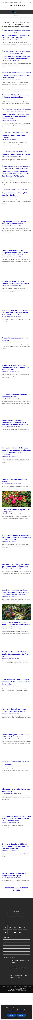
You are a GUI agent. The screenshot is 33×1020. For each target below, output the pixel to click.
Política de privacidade (7, 986)
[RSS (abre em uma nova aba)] (24, 5)
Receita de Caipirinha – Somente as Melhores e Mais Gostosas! (15, 36)
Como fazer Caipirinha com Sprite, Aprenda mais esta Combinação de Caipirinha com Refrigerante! (15, 173)
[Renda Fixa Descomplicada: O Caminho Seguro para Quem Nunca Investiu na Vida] (16, 362)
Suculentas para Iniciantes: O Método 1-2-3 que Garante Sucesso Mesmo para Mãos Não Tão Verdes (16, 312)
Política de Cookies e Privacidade (16, 1011)
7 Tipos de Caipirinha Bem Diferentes (16, 154)
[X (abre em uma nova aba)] (9, 5)
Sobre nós (5, 950)
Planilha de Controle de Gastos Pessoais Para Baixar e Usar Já (14, 710)
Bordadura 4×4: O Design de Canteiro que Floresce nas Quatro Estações (16, 565)
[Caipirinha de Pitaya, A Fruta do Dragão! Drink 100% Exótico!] (16, 218)
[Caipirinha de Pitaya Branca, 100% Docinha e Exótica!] (16, 189)
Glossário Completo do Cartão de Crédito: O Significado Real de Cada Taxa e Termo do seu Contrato (15, 592)
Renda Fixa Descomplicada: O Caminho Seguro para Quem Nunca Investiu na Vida (15, 367)
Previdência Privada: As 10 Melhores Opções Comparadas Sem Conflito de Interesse (16, 654)
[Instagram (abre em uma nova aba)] (15, 5)
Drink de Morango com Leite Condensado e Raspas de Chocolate (15, 282)
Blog (4, 944)
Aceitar (11, 1015)
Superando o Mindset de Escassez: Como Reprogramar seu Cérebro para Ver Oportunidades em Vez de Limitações (16, 451)
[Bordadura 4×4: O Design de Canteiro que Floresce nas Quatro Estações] (16, 561)
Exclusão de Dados (26, 986)
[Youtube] (15, 932)
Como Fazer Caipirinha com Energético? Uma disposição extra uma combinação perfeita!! (15, 252)
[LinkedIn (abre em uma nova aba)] (17, 5)
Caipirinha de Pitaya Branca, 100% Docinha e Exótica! (15, 194)
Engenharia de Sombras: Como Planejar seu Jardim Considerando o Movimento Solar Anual (16, 624)
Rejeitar (21, 1015)
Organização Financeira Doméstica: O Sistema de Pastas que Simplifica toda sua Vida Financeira (16, 537)
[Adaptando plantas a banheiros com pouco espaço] (16, 786)
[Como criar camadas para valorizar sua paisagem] (16, 758)
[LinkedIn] (20, 927)
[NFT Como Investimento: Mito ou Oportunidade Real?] (16, 391)
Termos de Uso (17, 986)
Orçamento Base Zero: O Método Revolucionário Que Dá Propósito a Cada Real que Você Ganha (15, 846)
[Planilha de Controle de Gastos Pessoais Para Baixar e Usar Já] (16, 706)
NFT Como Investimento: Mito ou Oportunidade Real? (14, 396)
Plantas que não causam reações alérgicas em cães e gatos (14, 874)
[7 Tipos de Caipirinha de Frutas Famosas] (16, 132)
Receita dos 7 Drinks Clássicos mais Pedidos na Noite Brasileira (15, 96)
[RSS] (20, 932)
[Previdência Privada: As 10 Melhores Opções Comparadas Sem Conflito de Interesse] (16, 648)
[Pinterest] (25, 927)
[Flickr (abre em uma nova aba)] (20, 5)
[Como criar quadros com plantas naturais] (16, 476)
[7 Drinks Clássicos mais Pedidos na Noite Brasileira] (16, 72)
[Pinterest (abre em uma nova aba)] (13, 5)
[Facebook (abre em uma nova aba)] (11, 5)
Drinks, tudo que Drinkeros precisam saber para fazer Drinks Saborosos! (16, 57)
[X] (5, 927)
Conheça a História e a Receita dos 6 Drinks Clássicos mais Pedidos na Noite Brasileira (16, 116)
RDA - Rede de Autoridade (20, 990)
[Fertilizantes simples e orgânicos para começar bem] (16, 506)
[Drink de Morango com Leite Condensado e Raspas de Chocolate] (16, 278)
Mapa (4, 953)
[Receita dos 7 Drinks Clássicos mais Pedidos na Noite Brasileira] (16, 91)
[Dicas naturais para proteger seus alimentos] (16, 335)
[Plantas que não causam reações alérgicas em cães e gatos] (16, 870)
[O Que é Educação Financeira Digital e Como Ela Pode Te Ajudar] (16, 731)
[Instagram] (15, 927)
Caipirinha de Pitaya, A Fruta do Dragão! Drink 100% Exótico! (14, 223)
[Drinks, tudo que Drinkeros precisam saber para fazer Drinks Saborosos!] (16, 53)
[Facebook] (10, 927)
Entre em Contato (7, 947)
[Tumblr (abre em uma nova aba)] (18, 5)
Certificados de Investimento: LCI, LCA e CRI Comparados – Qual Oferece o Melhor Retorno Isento (16, 818)
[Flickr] (5, 932)
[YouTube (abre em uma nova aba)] (22, 5)
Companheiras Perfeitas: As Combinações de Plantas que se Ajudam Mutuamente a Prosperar (15, 422)
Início (4, 941)
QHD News (9, 988)
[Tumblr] (10, 932)
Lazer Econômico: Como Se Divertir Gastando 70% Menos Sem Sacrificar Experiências (16, 682)
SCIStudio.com (17, 988)
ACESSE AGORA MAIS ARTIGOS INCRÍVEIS (16, 889)
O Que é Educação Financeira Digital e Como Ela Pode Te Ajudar (16, 735)
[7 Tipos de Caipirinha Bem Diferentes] (16, 151)
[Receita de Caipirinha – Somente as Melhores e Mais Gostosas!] (16, 32)
